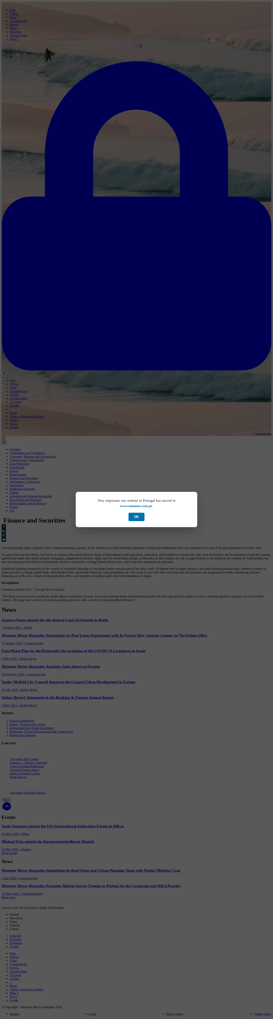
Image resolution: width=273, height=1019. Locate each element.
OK (136, 517)
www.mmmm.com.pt (136, 506)
